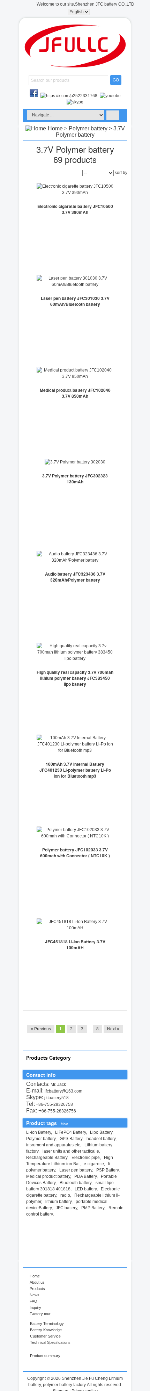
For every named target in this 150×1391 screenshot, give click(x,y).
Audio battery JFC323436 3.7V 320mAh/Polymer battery (75, 577)
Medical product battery (48, 1176)
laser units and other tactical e (71, 1151)
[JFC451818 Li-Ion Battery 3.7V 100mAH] (75, 924)
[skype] (75, 102)
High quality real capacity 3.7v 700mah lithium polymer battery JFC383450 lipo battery (75, 678)
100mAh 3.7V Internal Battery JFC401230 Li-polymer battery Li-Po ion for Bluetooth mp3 (75, 770)
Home (55, 128)
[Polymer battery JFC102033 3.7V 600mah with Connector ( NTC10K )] (75, 833)
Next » (113, 1028)
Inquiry (35, 1307)
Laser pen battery (75, 1170)
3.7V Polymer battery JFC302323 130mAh (75, 479)
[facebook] (34, 95)
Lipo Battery (101, 1132)
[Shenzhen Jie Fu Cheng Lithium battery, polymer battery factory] (75, 66)
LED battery (86, 1189)
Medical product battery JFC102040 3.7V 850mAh (75, 393)
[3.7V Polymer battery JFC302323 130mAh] (75, 462)
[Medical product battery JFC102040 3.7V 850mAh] (75, 373)
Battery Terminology (47, 1323)
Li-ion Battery (38, 1132)
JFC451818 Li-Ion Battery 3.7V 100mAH (75, 944)
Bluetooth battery (75, 1182)
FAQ (33, 1301)
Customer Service (45, 1336)
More (64, 1124)
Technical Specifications (50, 1342)
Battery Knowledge (46, 1330)
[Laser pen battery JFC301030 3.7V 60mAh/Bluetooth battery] (75, 281)
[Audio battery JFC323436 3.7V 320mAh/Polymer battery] (75, 557)
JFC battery (66, 1207)
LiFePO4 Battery (70, 1132)
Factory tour (40, 1314)
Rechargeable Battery (46, 1157)
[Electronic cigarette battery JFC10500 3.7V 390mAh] (75, 189)
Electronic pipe (86, 1157)
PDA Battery (85, 1176)
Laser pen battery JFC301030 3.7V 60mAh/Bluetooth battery (75, 301)
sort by (121, 172)
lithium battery (58, 1201)
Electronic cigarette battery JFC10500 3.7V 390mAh (75, 209)
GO (116, 80)
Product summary (45, 1356)
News (34, 1295)
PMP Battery (92, 1207)
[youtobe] (110, 95)
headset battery (101, 1138)
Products (37, 1289)
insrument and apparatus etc (53, 1145)
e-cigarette (94, 1163)
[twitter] (69, 95)
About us (37, 1282)
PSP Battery (107, 1170)
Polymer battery (88, 128)
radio (65, 1195)
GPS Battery (71, 1138)
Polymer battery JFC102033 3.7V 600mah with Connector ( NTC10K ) (75, 852)
